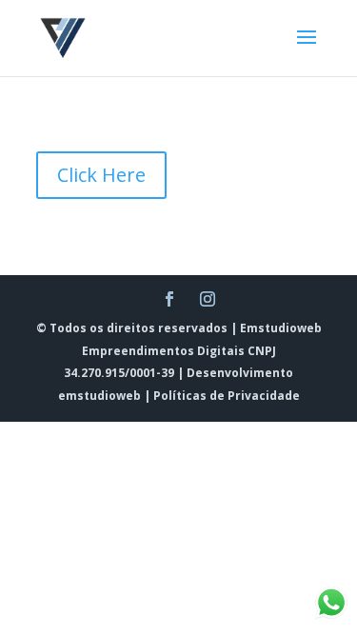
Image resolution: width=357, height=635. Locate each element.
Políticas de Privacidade (226, 395)
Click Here (101, 175)
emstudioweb (99, 395)
